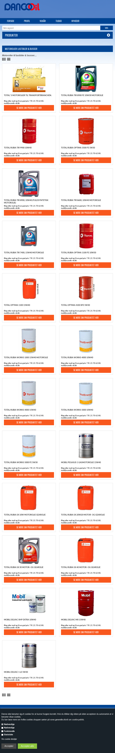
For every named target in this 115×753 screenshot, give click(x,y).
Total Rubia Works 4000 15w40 (20, 410)
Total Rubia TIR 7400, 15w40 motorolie (24, 253)
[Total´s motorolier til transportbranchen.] (29, 78)
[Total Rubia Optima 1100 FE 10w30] (86, 236)
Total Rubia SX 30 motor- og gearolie (23, 567)
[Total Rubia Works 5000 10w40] (86, 393)
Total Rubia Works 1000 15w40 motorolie (26, 358)
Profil (27, 21)
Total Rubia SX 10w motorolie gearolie (25, 515)
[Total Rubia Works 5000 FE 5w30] (29, 445)
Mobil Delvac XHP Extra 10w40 (20, 620)
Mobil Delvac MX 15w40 (73, 620)
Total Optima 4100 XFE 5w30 (75, 305)
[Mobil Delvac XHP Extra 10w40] (29, 603)
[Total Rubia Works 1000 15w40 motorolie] (29, 341)
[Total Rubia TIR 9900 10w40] (29, 131)
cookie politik (78, 720)
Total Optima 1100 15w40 (17, 305)
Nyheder (75, 21)
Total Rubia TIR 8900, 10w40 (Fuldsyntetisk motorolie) (26, 201)
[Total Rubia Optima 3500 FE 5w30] (86, 131)
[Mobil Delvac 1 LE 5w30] (29, 655)
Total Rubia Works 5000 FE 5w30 (21, 463)
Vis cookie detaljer (9, 739)
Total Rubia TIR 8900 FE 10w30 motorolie (82, 95)
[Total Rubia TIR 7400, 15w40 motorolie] (29, 236)
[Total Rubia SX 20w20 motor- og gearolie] (86, 498)
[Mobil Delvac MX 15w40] (86, 603)
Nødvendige (9, 724)
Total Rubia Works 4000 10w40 (77, 358)
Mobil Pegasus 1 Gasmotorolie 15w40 (81, 463)
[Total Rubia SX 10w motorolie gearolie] (29, 498)
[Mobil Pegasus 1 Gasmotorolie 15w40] (86, 445)
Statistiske (8, 735)
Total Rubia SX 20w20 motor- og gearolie (83, 515)
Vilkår (43, 21)
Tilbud (59, 21)
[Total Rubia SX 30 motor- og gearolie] (29, 550)
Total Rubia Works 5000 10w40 (77, 410)
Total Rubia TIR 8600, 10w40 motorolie (81, 200)
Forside (10, 21)
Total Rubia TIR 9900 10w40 (18, 148)
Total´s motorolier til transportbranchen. (28, 95)
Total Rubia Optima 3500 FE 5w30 (78, 148)
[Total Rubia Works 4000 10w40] (86, 341)
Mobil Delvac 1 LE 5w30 (16, 672)
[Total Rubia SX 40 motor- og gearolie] (86, 550)
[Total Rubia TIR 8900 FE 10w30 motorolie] (86, 78)
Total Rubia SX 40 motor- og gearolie (80, 567)
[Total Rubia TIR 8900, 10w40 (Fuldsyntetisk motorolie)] (29, 183)
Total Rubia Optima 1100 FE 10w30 (78, 253)
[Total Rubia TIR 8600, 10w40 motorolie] (86, 183)
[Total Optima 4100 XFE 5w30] (86, 288)
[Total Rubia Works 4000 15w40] (29, 393)
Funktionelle (9, 731)
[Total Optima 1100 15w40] (29, 288)
